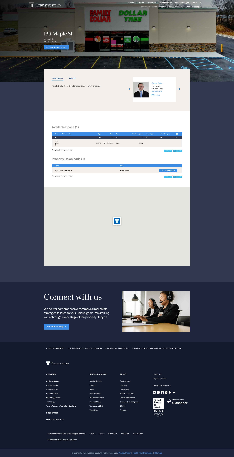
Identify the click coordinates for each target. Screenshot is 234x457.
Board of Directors (127, 393)
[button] (117, 221)
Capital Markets (52, 393)
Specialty (195, 7)
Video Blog (93, 410)
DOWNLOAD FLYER (57, 47)
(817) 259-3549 (157, 91)
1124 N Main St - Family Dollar (117, 348)
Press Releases (95, 393)
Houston (125, 434)
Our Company (125, 381)
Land (188, 7)
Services (132, 3)
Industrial (162, 7)
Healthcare (145, 7)
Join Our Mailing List (56, 327)
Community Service (127, 398)
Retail (170, 7)
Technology (50, 402)
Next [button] (179, 89)
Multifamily (179, 7)
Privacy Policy (124, 453)
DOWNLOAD (170, 170)
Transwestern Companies (129, 402)
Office (154, 7)
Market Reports (165, 3)
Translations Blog (96, 406)
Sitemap (158, 453)
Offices (122, 406)
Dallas (101, 434)
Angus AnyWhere (159, 379)
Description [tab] (57, 78)
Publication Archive (96, 398)
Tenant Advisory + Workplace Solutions (61, 406)
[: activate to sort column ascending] (177, 135)
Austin (92, 434)
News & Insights (182, 3)
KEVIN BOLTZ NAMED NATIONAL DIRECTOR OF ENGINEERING (157, 348)
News (91, 389)
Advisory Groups (52, 381)
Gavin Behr (157, 83)
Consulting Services (53, 398)
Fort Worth (112, 434)
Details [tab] (72, 78)
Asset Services (52, 389)
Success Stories (95, 402)
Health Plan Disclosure (142, 453)
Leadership (124, 389)
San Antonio (138, 434)
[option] (154, 90)
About (194, 3)
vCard (158, 95)
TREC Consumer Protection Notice (61, 440)
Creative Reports (95, 381)
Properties (151, 3)
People (141, 3)
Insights (92, 385)
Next (179, 151)
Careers (123, 410)
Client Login (157, 374)
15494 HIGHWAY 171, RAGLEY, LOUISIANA (85, 348)
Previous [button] (129, 89)
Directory (123, 385)
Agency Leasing (52, 385)
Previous (168, 151)
